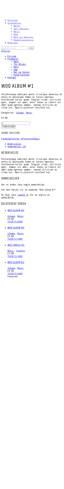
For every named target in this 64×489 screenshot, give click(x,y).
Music (29, 112)
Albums (20, 112)
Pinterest (28, 138)
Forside (12, 20)
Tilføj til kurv (8, 126)
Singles (20, 250)
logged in (23, 195)
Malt (17, 31)
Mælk (17, 25)
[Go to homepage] (5, 51)
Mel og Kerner (24, 37)
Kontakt (12, 42)
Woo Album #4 (15, 210)
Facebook (6, 138)
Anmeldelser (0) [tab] (16, 146)
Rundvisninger (24, 40)
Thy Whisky (21, 28)
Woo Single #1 (16, 245)
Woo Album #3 (15, 227)
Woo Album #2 (15, 262)
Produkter (14, 23)
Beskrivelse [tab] (14, 144)
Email (37, 138)
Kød (16, 34)
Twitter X (16, 138)
